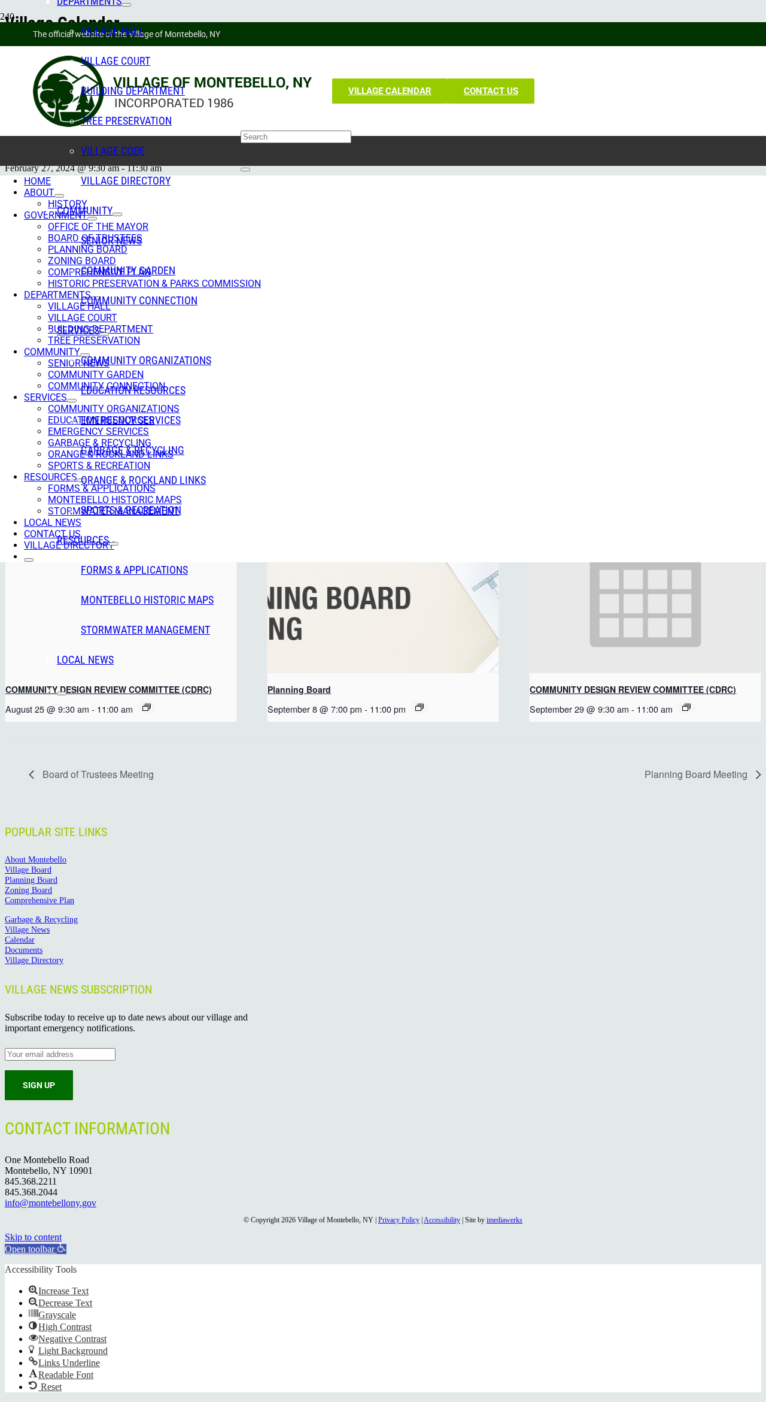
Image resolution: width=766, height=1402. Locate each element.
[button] (35, 1249)
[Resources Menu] (113, 544)
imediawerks (504, 1220)
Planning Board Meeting (697, 774)
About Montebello (35, 859)
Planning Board (299, 689)
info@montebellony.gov (50, 1203)
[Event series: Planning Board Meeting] (419, 707)
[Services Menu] (104, 334)
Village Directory (34, 960)
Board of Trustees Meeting (97, 774)
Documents (23, 950)
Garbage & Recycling (41, 919)
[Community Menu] (117, 214)
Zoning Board (28, 890)
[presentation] (383, 586)
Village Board (28, 869)
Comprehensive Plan (39, 900)
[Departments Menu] (126, 5)
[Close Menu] (61, 693)
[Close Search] (245, 169)
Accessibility (442, 1220)
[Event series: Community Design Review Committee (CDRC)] (686, 707)
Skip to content (33, 1237)
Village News (27, 929)
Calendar (20, 939)
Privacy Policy (399, 1220)
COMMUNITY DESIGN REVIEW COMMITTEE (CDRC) (633, 689)
